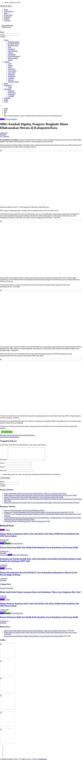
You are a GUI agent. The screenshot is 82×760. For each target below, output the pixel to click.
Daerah (6, 40)
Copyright (7, 20)
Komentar (4, 459)
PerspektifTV (8, 85)
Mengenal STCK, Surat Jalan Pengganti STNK (35, 521)
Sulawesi (11, 80)
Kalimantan (11, 76)
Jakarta (10, 65)
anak (5, 510)
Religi (6, 83)
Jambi (10, 67)
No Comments (4, 136)
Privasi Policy (8, 15)
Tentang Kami (8, 11)
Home (6, 9)
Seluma (10, 60)
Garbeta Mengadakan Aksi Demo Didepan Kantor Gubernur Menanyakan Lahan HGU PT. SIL (43, 512)
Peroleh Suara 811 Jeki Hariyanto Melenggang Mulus (28, 510)
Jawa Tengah (12, 71)
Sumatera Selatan (13, 82)
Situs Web (3, 470)
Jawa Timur (11, 73)
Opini (6, 102)
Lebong (10, 53)
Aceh (9, 63)
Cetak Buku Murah (10, 521)
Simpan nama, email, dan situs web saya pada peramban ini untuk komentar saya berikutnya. (31, 474)
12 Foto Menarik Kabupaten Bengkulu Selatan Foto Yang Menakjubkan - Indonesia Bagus (32, 518)
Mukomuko (11, 54)
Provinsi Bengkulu (14, 56)
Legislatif (11, 96)
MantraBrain (43, 759)
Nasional (7, 62)
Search (2, 32)
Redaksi (6, 19)
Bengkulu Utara (13, 45)
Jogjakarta (11, 74)
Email (2, 467)
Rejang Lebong (13, 58)
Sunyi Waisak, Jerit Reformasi (9, 437)
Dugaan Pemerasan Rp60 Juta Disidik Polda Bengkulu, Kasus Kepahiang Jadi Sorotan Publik (33, 497)
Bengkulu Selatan (13, 42)
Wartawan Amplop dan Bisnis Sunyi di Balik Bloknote (17, 435)
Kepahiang (11, 49)
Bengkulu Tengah (13, 44)
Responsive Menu (6, 6)
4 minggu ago (4, 551)
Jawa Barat (11, 69)
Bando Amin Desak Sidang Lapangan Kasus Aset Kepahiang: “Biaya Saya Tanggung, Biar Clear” (35, 493)
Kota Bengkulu (13, 51)
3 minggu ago (4, 540)
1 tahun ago (3, 133)
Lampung (11, 78)
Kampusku (11, 94)
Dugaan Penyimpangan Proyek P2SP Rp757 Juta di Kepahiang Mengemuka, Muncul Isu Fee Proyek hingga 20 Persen (41, 502)
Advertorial (7, 89)
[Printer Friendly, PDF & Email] (6, 432)
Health (6, 100)
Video (10, 87)
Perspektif (3, 134)
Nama (2, 463)
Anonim (6, 512)
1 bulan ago (3, 565)
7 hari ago (3, 596)
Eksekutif (11, 91)
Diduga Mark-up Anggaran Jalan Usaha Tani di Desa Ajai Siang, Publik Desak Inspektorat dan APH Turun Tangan (40, 495)
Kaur (9, 47)
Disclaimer (7, 17)
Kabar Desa (12, 92)
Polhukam (7, 98)
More (5, 13)
